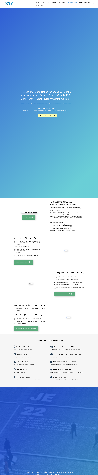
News (37, 5)
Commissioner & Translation (84, 2)
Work (48, 2)
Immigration (53, 2)
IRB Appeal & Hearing (72, 2)
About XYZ (43, 5)
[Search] (92, 3)
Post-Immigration (61, 2)
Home (37, 2)
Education (43, 2)
